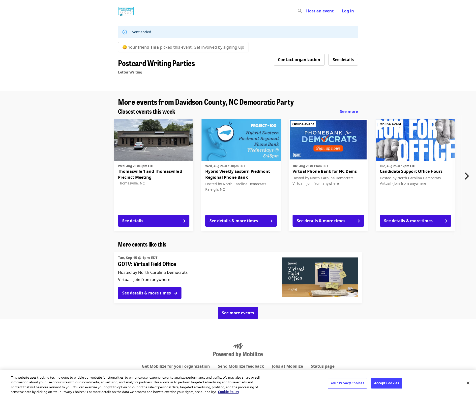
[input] (309, 11)
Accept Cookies (386, 383)
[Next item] (468, 176)
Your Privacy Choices (347, 383)
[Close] (468, 382)
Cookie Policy (228, 392)
